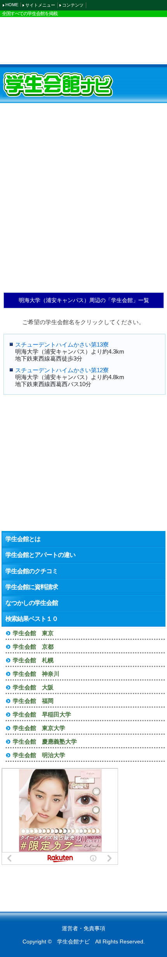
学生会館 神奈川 (36, 673)
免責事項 (94, 928)
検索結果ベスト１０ (31, 618)
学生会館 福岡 (33, 701)
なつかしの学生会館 (31, 603)
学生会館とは (22, 539)
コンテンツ (73, 5)
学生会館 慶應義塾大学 (45, 741)
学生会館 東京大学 (39, 728)
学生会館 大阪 (33, 687)
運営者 (70, 928)
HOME (11, 4)
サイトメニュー (40, 5)
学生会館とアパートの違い (40, 555)
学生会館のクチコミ (31, 571)
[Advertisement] (83, 40)
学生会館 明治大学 (39, 755)
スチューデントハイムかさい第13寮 (62, 344)
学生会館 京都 (33, 646)
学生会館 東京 (33, 633)
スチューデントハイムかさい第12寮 (62, 370)
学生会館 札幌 (33, 660)
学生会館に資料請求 (31, 587)
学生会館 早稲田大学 (42, 714)
